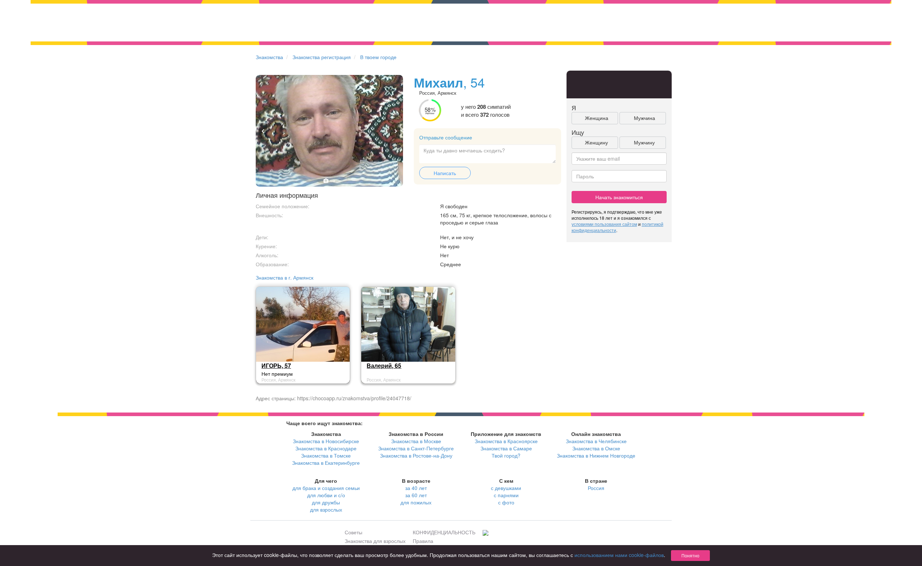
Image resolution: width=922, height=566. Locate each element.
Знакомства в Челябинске (596, 441)
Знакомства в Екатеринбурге (326, 462)
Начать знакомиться (619, 197)
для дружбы (326, 502)
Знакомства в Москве (416, 441)
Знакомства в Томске (326, 455)
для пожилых (415, 502)
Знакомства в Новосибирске (326, 441)
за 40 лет (416, 487)
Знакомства (269, 57)
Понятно (690, 555)
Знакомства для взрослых (375, 540)
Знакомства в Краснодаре (326, 448)
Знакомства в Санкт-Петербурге (416, 448)
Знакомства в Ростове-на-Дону (416, 455)
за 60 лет (416, 495)
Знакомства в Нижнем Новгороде (596, 455)
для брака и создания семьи (326, 487)
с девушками (506, 487)
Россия (596, 487)
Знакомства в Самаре (506, 448)
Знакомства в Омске (596, 448)
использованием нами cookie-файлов (619, 554)
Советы (353, 532)
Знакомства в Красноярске (506, 441)
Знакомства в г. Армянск (284, 277)
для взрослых (326, 509)
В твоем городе (378, 57)
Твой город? (506, 455)
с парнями (506, 495)
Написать (445, 173)
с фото (506, 502)
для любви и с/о (326, 495)
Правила (423, 540)
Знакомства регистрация (321, 57)
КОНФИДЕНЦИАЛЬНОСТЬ (444, 532)
